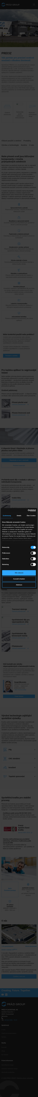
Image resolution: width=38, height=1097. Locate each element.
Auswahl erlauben (19, 579)
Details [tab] (19, 515)
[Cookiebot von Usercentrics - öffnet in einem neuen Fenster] (28, 510)
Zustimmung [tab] (7, 515)
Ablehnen (19, 585)
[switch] (33, 553)
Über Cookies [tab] (31, 515)
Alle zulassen (19, 573)
